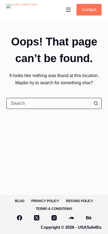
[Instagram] (54, 218)
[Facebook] (19, 218)
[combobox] (49, 103)
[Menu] (68, 9)
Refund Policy (79, 201)
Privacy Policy (45, 201)
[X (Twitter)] (36, 218)
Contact (89, 9)
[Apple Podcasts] (88, 218)
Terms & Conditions (54, 209)
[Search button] (96, 103)
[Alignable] (71, 218)
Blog (19, 201)
